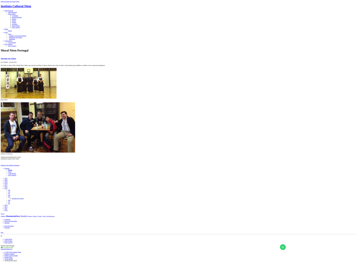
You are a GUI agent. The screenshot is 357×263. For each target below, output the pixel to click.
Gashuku (3, 216)
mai (9, 195)
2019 (5, 182)
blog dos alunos (9, 226)
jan (9, 203)
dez (9, 190)
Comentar (7, 219)
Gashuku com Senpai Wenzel (17, 36)
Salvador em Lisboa (8, 59)
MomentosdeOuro (13, 216)
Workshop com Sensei (15, 37)
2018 (5, 183)
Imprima (6, 223)
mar (9, 200)
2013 (5, 207)
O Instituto (15, 15)
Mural (6, 29)
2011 (5, 208)
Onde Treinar (16, 26)
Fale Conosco (16, 27)
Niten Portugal (8, 10)
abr (9, 197)
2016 (5, 187)
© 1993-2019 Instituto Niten (12, 252)
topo (2, 232)
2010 (5, 210)
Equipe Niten (8, 257)
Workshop (12, 39)
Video (44, 216)
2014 (5, 205)
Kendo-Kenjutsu (17, 17)
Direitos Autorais (9, 254)
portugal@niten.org (6, 249)
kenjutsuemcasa (50, 216)
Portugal (6, 168)
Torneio (40, 216)
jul (9, 193)
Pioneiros (29, 216)
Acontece (14, 24)
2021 (5, 178)
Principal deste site (6, 1)
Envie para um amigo (10, 221)
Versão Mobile (8, 259)
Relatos (35, 216)
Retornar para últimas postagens (10, 165)
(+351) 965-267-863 (8, 247)
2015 (5, 188)
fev (9, 202)
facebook (7, 227)
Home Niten (15, 1)
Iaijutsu (14, 19)
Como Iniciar (8, 41)
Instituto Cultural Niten (16, 6)
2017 (5, 185)
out (9, 192)
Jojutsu (14, 21)
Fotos (6, 32)
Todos (2, 214)
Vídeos (14, 22)
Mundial (24, 216)
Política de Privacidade (11, 255)
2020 (5, 180)
